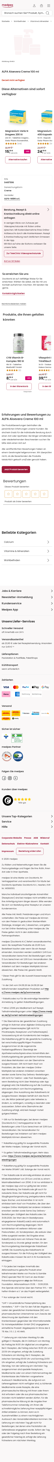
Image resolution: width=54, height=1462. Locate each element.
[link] (7, 756)
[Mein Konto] (34, 5)
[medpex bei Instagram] (9, 778)
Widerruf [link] (44, 837)
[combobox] (27, 13)
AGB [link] (36, 837)
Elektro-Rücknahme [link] (27, 843)
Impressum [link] (8, 851)
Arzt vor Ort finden (12, 261)
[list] (27, 42)
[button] (23, 253)
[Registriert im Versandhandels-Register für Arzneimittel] (17, 738)
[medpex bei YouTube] (15, 778)
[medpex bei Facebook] (4, 778)
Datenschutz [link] (8, 843)
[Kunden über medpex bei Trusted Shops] (17, 800)
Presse (27, 837)
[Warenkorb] (41, 5)
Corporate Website (12, 837)
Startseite (6, 21)
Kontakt (44, 843)
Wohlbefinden (20, 21)
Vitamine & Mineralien (39, 21)
